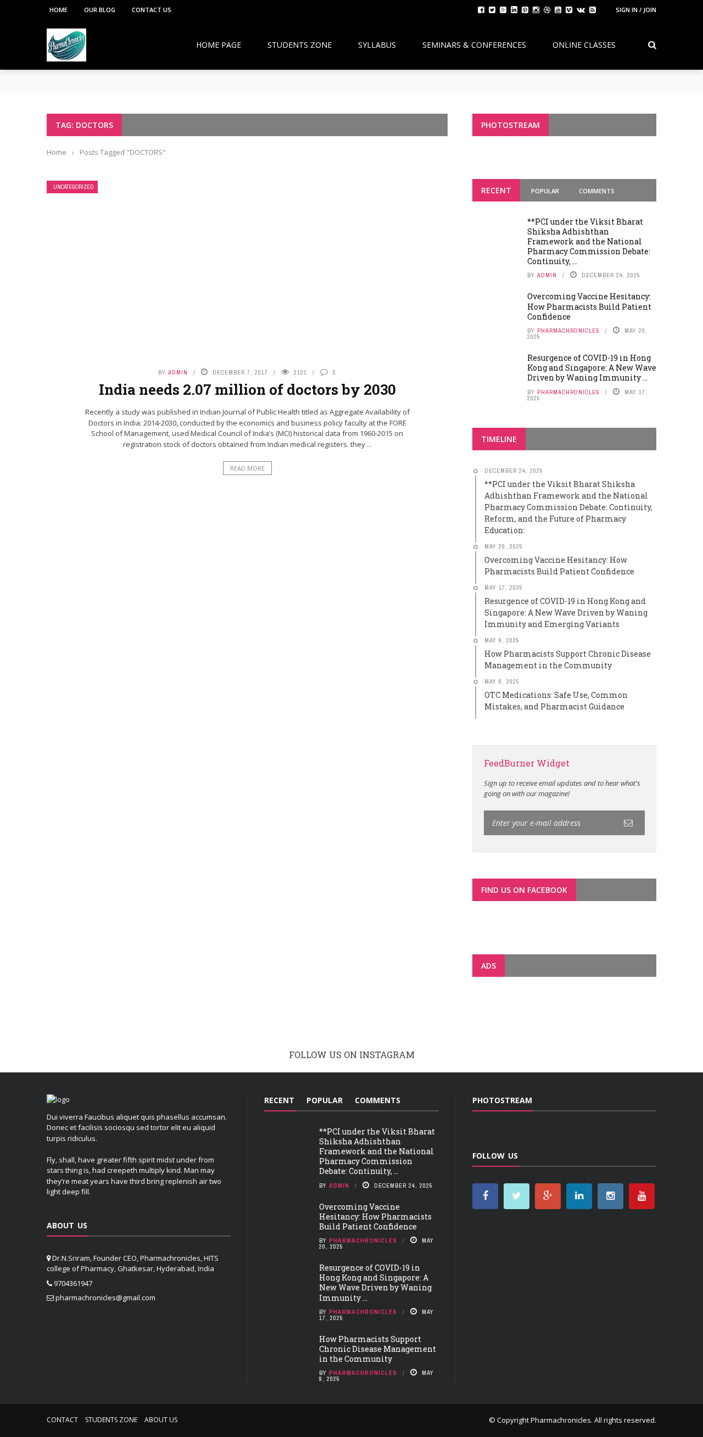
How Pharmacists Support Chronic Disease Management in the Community (377, 1349)
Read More (247, 468)
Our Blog (99, 9)
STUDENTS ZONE (299, 45)
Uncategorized (73, 187)
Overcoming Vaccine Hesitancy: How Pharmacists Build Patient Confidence (589, 306)
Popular (545, 191)
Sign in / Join (636, 9)
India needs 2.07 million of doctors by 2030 (247, 389)
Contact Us (151, 9)
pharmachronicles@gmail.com (105, 1297)
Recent (496, 190)
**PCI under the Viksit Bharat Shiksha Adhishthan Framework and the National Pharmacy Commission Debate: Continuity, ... (588, 241)
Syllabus (377, 45)
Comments (597, 191)
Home (58, 9)
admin (178, 372)
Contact (62, 1419)
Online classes (584, 45)
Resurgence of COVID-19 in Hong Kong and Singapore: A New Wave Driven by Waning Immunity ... (591, 368)
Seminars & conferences (474, 45)
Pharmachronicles (568, 330)
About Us (160, 1419)
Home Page (218, 45)
